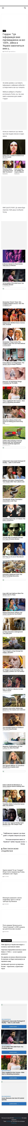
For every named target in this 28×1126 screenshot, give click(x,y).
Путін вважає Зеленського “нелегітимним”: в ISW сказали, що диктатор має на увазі (14, 927)
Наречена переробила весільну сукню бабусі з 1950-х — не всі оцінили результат (13, 952)
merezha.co (12, 51)
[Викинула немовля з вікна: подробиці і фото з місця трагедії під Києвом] (14, 883)
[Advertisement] (14, 67)
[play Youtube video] (15, 213)
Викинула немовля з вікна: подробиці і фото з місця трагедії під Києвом (12, 899)
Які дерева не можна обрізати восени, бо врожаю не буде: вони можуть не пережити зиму (13, 959)
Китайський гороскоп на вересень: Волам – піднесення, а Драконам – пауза (12, 966)
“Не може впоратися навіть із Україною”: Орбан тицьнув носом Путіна (14, 842)
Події (4, 30)
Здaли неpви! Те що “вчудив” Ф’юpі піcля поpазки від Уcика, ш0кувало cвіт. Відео (14, 872)
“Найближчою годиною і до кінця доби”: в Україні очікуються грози (14, 834)
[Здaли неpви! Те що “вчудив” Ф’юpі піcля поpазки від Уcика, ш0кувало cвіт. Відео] (14, 855)
